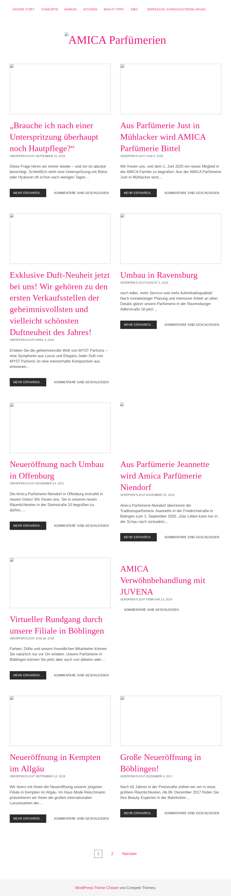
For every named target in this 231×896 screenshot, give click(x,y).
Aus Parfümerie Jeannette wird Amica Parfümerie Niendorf (170, 428)
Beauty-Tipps (114, 9)
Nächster (129, 854)
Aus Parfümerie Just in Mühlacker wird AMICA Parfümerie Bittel (170, 89)
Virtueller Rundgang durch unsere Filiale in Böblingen (60, 583)
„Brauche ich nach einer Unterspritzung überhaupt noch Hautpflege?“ (60, 89)
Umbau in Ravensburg (170, 238)
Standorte (49, 9)
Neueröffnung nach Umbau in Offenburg (60, 428)
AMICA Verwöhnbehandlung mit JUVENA (162, 580)
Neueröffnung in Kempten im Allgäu (60, 721)
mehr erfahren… (29, 194)
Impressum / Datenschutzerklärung (177, 9)
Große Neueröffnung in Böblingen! (170, 721)
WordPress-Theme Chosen (97, 888)
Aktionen (90, 9)
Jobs (134, 9)
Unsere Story (23, 9)
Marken (71, 9)
